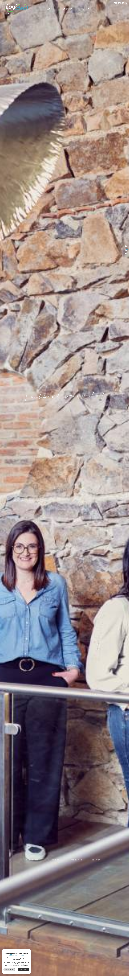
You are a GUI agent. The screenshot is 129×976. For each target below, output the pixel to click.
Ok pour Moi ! (23, 969)
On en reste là (23, 951)
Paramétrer (9, 969)
